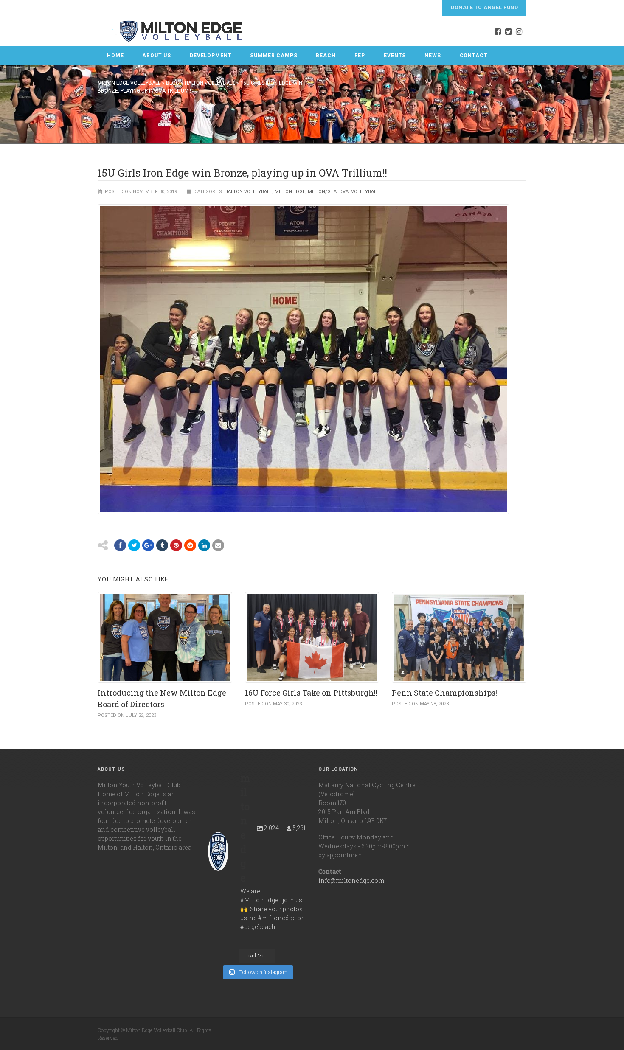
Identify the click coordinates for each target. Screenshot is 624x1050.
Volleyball (365, 191)
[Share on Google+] (148, 545)
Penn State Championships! (444, 693)
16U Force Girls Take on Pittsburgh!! (311, 693)
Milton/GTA (322, 191)
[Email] (204, 545)
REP (359, 56)
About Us (156, 56)
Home (115, 56)
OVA (344, 191)
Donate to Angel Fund (484, 8)
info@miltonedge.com (351, 880)
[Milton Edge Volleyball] (170, 31)
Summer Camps (273, 56)
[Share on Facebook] (120, 545)
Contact (474, 56)
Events (395, 56)
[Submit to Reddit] (176, 545)
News (432, 56)
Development (210, 56)
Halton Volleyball (248, 191)
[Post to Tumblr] (162, 545)
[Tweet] (134, 545)
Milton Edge (290, 191)
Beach (325, 56)
